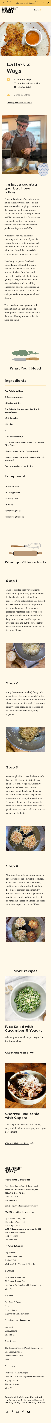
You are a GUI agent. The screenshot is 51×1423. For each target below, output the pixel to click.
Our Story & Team (13, 1302)
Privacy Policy (12, 1403)
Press (7, 1306)
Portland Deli (10, 1260)
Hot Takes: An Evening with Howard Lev (23, 1285)
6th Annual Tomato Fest (15, 1277)
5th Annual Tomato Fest (15, 1281)
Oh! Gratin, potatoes (13, 1352)
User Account (11, 1331)
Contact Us (9, 1327)
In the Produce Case (13, 1256)
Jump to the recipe (19, 103)
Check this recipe (17, 1053)
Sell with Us (10, 1335)
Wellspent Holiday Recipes (16, 1373)
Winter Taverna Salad (14, 1355)
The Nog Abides (12, 1384)
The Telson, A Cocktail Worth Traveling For (24, 1348)
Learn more (11, 1200)
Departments (10, 1252)
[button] (44, 10)
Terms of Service (33, 1400)
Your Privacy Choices (33, 1403)
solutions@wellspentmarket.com (21, 1206)
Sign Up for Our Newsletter (17, 1314)
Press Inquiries (11, 1310)
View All (9, 1289)
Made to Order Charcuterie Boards (20, 1264)
